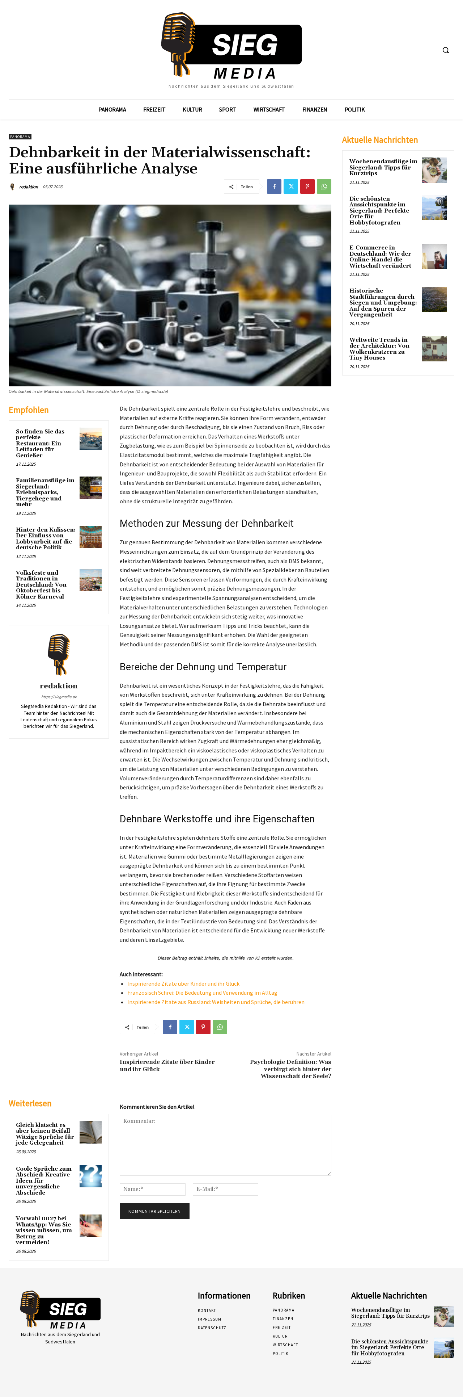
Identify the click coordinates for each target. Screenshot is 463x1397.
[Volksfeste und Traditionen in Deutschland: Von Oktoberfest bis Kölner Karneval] (91, 580)
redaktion (28, 187)
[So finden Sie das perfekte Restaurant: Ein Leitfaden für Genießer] (91, 439)
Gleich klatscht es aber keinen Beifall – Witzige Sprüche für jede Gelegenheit (46, 1134)
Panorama (20, 136)
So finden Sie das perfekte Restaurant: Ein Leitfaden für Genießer (40, 443)
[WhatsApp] (324, 186)
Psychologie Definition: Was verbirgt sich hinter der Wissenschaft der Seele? (290, 1068)
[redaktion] (13, 186)
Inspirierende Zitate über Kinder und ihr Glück (183, 983)
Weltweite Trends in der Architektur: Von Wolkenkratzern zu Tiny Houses (379, 349)
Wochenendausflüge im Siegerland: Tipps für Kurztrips (383, 167)
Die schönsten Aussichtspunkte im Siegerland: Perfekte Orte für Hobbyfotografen (379, 211)
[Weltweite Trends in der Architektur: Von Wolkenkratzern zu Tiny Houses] (434, 348)
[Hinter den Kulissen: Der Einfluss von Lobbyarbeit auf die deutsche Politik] (91, 537)
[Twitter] (291, 186)
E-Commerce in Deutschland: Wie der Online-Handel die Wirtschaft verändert (380, 256)
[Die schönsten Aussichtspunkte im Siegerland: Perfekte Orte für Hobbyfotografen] (434, 207)
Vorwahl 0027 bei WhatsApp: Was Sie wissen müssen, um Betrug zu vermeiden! (44, 1230)
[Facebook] (274, 186)
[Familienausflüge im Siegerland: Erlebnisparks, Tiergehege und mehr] (91, 488)
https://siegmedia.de (59, 696)
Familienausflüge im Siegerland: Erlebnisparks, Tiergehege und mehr (45, 492)
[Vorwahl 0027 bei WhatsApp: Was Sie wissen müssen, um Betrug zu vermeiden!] (91, 1225)
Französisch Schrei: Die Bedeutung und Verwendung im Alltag (202, 992)
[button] (445, 50)
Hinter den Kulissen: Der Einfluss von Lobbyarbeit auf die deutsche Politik (46, 539)
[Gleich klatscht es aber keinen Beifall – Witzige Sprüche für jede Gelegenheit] (91, 1132)
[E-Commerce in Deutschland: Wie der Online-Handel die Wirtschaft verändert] (434, 256)
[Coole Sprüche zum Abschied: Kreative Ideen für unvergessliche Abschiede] (91, 1176)
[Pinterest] (307, 186)
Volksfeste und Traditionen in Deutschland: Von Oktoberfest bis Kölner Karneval (41, 585)
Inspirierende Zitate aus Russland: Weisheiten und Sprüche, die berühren (216, 1002)
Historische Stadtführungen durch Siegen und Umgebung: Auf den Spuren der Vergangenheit (383, 303)
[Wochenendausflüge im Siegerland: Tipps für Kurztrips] (434, 170)
